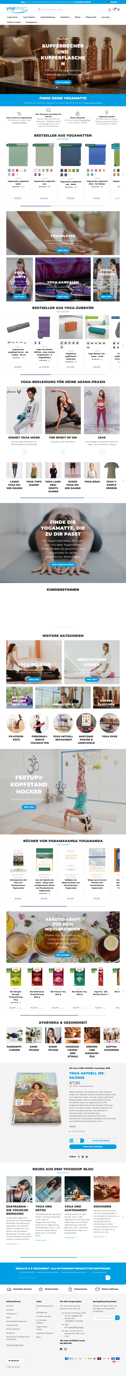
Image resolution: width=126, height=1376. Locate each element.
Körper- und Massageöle (92, 1051)
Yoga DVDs (109, 736)
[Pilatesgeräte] (16, 723)
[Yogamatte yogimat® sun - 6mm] (71, 155)
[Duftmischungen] (112, 1035)
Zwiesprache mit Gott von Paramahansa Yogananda (18, 884)
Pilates (78, 17)
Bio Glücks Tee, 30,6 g (79, 993)
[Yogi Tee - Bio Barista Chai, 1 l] (100, 976)
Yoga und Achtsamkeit (76, 1208)
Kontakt (10, 1310)
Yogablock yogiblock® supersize (71, 356)
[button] (118, 9)
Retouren (10, 1333)
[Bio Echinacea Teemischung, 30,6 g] (37, 976)
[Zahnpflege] (34, 1035)
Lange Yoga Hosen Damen (14, 485)
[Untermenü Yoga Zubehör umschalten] (36, 17)
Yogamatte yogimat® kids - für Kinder (97, 182)
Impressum (11, 1314)
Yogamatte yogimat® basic (18, 182)
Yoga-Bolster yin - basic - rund (97, 355)
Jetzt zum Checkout (92, 1147)
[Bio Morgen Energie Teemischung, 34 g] (15, 976)
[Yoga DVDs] (110, 723)
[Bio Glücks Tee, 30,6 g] (79, 976)
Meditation (65, 17)
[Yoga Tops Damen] (34, 470)
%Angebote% (31, 22)
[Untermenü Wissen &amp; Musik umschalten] (22, 22)
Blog (38, 1337)
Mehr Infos (63, 250)
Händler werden (43, 1316)
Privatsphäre (85, 120)
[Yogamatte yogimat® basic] (18, 155)
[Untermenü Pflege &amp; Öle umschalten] (97, 17)
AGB (8, 1317)
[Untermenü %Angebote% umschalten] (38, 22)
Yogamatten (12, 17)
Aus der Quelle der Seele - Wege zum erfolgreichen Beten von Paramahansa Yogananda (44, 885)
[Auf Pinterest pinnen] (87, 1157)
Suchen (9, 1306)
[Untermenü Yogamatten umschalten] (19, 17)
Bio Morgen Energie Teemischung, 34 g (16, 996)
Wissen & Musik (13, 22)
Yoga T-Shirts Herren (111, 485)
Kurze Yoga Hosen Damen (73, 485)
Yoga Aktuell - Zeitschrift (63, 738)
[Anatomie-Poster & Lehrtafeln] (86, 723)
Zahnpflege (34, 1048)
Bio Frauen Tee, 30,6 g (58, 993)
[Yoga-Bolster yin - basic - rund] (97, 327)
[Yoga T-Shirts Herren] (112, 470)
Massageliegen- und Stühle (73, 1051)
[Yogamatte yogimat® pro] (44, 155)
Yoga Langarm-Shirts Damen (53, 486)
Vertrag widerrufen (15, 1345)
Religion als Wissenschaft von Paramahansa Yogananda (71, 884)
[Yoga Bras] (92, 470)
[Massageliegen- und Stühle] (73, 1035)
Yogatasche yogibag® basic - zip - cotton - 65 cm (18, 352)
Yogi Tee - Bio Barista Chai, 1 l (100, 993)
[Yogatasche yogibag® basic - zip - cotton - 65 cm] (18, 327)
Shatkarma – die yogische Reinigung (17, 1210)
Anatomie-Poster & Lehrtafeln (86, 739)
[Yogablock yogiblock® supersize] (71, 327)
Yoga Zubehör (29, 17)
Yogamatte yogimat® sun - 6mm (70, 183)
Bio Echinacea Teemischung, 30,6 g (37, 994)
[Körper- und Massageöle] (92, 1035)
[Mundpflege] (53, 1035)
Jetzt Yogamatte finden (63, 565)
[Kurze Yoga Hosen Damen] (73, 470)
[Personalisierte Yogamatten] (40, 723)
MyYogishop (41, 1312)
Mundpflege (53, 1048)
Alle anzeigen (63, 85)
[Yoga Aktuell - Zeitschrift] (63, 723)
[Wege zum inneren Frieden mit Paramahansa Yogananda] (97, 860)
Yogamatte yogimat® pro (44, 182)
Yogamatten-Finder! (93, 103)
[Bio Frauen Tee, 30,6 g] (58, 976)
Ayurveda (105, 17)
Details (72, 1126)
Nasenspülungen (14, 1048)
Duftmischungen (111, 1048)
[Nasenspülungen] (14, 1035)
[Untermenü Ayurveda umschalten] (111, 17)
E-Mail (46, 124)
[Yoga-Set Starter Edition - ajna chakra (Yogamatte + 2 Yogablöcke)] (44, 327)
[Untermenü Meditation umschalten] (71, 17)
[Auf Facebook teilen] (83, 1157)
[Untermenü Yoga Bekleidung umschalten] (56, 17)
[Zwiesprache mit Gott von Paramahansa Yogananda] (18, 860)
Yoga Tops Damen (33, 483)
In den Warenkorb (101, 1141)
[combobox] (68, 9)
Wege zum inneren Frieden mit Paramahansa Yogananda (97, 884)
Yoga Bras (92, 481)
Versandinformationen (16, 1321)
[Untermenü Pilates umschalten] (82, 17)
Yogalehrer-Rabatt (44, 1333)
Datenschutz (12, 1325)
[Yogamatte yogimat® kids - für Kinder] (97, 155)
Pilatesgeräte (16, 738)
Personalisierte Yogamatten (40, 739)
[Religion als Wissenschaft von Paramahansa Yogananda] (71, 860)
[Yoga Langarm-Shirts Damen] (53, 470)
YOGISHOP (16, 1367)
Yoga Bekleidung (47, 17)
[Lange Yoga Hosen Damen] (14, 470)
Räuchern (102, 1206)
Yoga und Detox (43, 1208)
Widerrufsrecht (13, 1329)
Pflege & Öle (91, 17)
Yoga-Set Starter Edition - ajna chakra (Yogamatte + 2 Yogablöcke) (44, 353)
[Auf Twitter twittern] (79, 1157)
